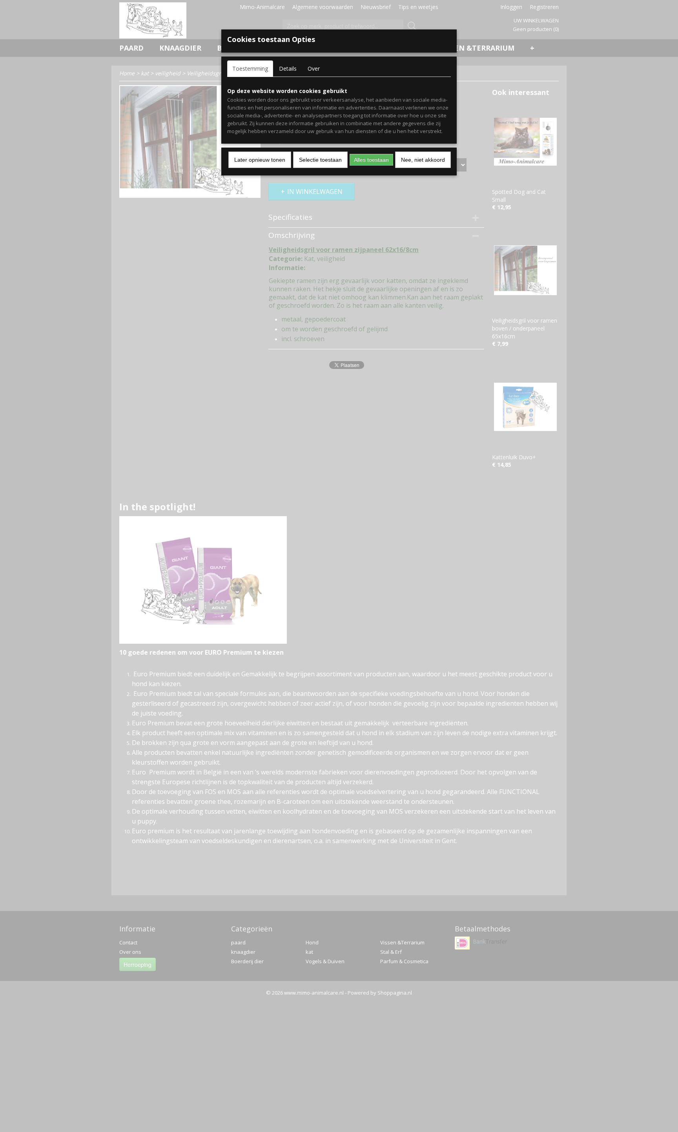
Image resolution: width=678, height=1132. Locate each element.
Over (314, 68)
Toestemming (250, 68)
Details (288, 68)
